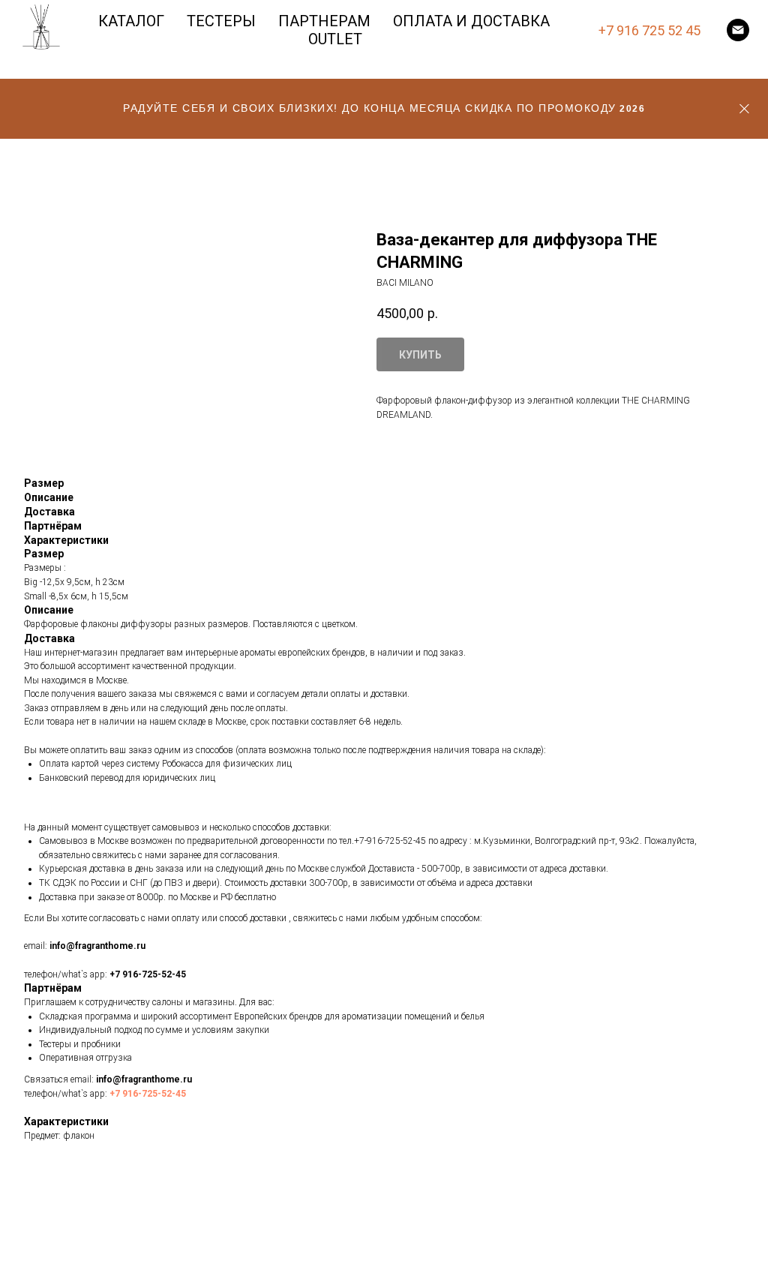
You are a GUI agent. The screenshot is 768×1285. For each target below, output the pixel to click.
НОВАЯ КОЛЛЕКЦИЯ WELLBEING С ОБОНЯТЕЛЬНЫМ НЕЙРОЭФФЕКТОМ (384, 807)
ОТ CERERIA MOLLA (361, 863)
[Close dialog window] (744, 24)
